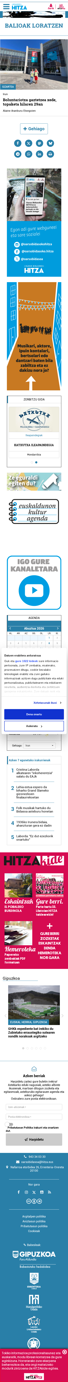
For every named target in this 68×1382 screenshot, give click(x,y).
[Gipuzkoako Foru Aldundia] (34, 1259)
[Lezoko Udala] (34, 1324)
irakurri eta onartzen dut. (32, 1129)
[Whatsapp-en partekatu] (28, 154)
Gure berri (49, 934)
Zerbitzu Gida (34, 399)
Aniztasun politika (34, 1221)
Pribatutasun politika (34, 1226)
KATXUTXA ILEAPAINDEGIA (34, 445)
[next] (58, 628)
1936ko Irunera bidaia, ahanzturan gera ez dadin (34, 823)
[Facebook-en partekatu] (17, 143)
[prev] (10, 628)
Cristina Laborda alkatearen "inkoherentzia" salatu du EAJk (34, 773)
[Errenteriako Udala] (34, 1281)
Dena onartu (34, 714)
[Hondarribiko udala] (34, 1303)
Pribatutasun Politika (20, 1127)
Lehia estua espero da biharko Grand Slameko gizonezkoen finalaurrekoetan (32, 792)
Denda (49, 948)
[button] (39, 746)
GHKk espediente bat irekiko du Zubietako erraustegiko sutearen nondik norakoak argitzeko (31, 1032)
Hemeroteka (49, 953)
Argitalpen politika (34, 1216)
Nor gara (49, 958)
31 (43, 638)
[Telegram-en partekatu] (17, 154)
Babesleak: (34, 1245)
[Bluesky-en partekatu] (50, 143)
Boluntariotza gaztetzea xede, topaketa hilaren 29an (29, 102)
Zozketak (49, 939)
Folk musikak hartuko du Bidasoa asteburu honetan (34, 809)
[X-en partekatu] (28, 143)
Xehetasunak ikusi (45, 702)
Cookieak (34, 1231)
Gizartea (8, 86)
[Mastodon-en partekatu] (39, 143)
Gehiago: (17, 745)
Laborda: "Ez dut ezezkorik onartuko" (34, 837)
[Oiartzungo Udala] (34, 1346)
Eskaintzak (49, 943)
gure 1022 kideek (26, 661)
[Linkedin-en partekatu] (39, 154)
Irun (5, 94)
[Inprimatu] (50, 154)
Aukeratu (32, 726)
